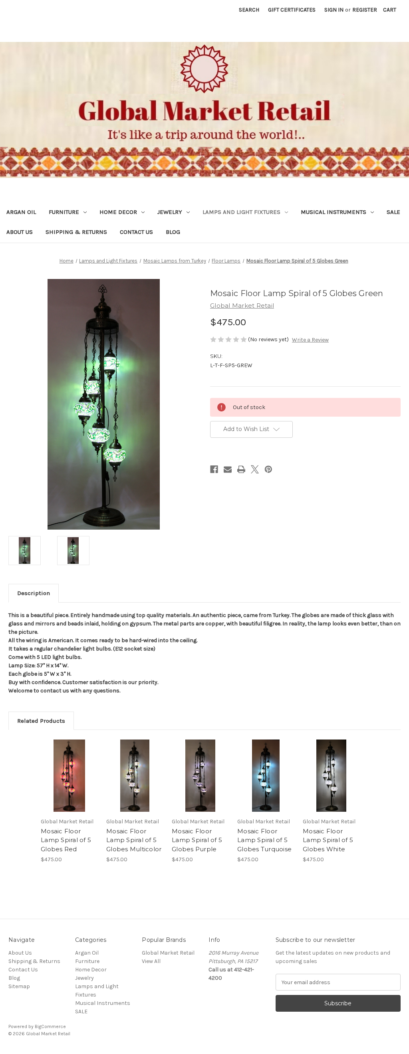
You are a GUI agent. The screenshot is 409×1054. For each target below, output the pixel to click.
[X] (255, 469)
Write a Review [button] (310, 339)
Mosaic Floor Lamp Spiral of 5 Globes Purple (197, 840)
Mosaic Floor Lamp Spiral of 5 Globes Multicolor (133, 840)
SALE (393, 212)
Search (249, 9)
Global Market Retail (168, 952)
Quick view (68, 768)
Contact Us (136, 231)
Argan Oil (21, 212)
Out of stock (69, 782)
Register (364, 9)
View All (151, 961)
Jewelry (169, 212)
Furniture (64, 212)
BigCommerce (50, 1026)
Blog (173, 231)
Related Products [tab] (41, 720)
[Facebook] (214, 469)
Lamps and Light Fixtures (241, 212)
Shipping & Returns (76, 231)
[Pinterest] (268, 469)
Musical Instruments (333, 212)
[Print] (241, 469)
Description (33, 593)
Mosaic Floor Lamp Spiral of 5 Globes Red (66, 840)
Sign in (333, 9)
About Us (19, 231)
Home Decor (118, 212)
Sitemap (19, 986)
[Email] (228, 469)
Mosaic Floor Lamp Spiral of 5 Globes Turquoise (264, 840)
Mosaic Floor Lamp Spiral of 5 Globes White (328, 840)
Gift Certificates (292, 9)
